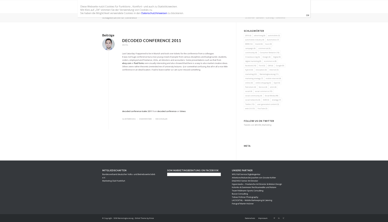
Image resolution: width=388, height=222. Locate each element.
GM (270, 65)
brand (259, 44)
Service (263, 87)
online (249, 83)
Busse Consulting (240, 193)
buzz (268, 44)
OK (307, 15)
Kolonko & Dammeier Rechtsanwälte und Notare (254, 187)
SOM (266, 100)
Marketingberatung (269, 74)
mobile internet (273, 78)
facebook (250, 65)
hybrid (249, 70)
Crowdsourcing (252, 57)
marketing (251, 74)
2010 (248, 35)
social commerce (263, 91)
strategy (276, 100)
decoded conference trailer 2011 (137, 111)
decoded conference (167, 111)
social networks (252, 100)
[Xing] (283, 218)
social (248, 91)
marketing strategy (254, 78)
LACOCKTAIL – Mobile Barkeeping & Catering (252, 200)
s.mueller (163, 119)
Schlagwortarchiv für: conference (119, 17)
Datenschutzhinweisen (154, 13)
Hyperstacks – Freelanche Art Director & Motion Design (257, 184)
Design (266, 57)
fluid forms (139, 63)
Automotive (273, 40)
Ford (262, 65)
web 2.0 (250, 108)
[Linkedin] (279, 218)
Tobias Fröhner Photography (245, 197)
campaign (250, 48)
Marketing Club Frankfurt (113, 180)
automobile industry (254, 40)
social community (253, 95)
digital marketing (253, 61)
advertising (259, 35)
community (251, 52)
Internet (273, 70)
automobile (274, 35)
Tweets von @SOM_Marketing (257, 124)
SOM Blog (270, 18)
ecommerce (270, 61)
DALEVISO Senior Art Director (245, 180)
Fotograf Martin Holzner (243, 203)
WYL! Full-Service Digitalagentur (246, 174)
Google (280, 65)
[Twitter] (274, 218)
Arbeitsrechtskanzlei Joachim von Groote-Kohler (254, 177)
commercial (264, 48)
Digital (125, 45)
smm (273, 87)
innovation (261, 70)
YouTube (262, 108)
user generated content (268, 104)
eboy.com (126, 63)
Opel (277, 83)
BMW (249, 44)
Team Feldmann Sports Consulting (247, 190)
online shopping (263, 83)
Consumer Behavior (269, 52)
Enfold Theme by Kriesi (144, 218)
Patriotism (250, 87)
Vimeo (183, 111)
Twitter (249, 104)
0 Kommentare (145, 119)
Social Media (271, 95)
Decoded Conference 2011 (151, 40)
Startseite (260, 18)
